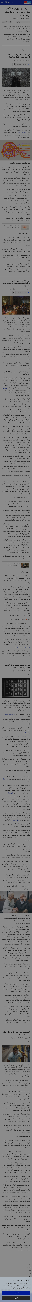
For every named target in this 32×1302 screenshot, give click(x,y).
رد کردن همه (16, 1298)
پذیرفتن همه (16, 1293)
